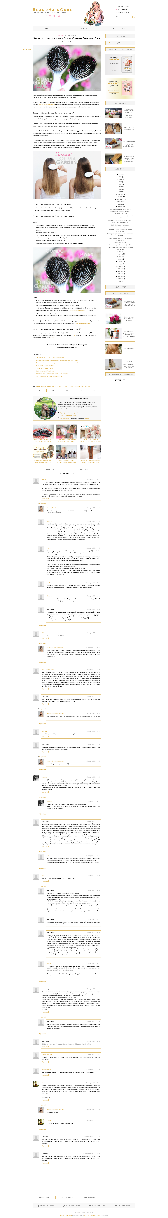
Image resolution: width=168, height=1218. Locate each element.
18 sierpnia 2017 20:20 (93, 890)
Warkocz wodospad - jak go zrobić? (120, 209)
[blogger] (59, 16)
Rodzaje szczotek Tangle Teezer (46, 371)
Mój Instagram (64, 418)
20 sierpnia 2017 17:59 (93, 1069)
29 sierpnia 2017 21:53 (93, 1120)
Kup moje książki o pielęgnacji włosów (71, 413)
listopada (120, 199)
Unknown (44, 633)
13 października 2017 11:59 (91, 1136)
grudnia (120, 196)
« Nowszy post (49, 469)
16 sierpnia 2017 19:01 (93, 508)
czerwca (120, 254)
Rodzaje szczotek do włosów (45, 365)
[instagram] (50, 16)
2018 (120, 191)
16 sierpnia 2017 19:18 (93, 669)
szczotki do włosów (80, 386)
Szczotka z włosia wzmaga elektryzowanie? (49, 376)
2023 (120, 179)
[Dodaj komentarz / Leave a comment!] (94, 390)
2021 (120, 184)
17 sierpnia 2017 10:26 (93, 583)
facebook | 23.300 (47, 1205)
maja (120, 256)
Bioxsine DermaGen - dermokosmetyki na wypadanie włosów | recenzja (129, 143)
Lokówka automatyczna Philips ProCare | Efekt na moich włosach (128, 364)
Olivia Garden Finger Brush (47, 104)
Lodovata (44, 777)
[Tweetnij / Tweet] (53, 390)
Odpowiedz (45, 498)
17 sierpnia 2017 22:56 (93, 596)
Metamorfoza (123, 12)
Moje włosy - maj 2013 (128, 349)
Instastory (87, 418)
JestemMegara (46, 1069)
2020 (120, 187)
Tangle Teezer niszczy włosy (44, 368)
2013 (119, 276)
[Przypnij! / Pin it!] (67, 390)
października (121, 201)
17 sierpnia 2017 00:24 (93, 647)
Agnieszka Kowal (47, 1054)
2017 (119, 194)
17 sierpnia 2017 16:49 (93, 989)
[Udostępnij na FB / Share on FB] (40, 390)
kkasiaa (44, 1083)
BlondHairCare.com (78, 1215)
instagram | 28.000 (73, 1205)
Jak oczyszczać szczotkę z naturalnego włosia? (50, 357)
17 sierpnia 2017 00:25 (93, 761)
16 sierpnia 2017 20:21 (93, 731)
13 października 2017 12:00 (91, 1153)
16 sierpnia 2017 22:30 (93, 744)
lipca (120, 251)
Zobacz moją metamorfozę (68, 415)
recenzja (53, 386)
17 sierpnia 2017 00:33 (93, 801)
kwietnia (120, 259)
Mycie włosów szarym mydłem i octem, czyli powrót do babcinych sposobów (129, 113)
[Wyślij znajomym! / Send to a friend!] (80, 390)
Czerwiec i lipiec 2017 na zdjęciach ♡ (120, 245)
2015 (119, 271)
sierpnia (120, 206)
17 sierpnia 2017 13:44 (93, 855)
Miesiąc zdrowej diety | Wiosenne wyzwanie (129, 318)
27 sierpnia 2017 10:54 (93, 1083)
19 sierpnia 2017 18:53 (93, 1041)
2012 (119, 279)
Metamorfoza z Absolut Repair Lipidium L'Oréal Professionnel (129, 159)
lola (43, 875)
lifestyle (117, 28)
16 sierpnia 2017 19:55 (93, 548)
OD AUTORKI (38, 13)
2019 (120, 189)
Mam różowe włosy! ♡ (120, 242)
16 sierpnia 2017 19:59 (93, 696)
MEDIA (47, 13)
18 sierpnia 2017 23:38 (93, 1021)
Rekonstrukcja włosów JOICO (129, 128)
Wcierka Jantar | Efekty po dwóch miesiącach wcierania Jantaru (129, 334)
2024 (120, 177)
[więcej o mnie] (45, 419)
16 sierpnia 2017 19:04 (93, 633)
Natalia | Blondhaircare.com (55, 508)
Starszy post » (83, 469)
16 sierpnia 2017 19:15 (93, 521)
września (120, 204)
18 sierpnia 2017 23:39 (93, 919)
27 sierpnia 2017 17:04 (93, 1109)
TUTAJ (73, 335)
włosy (49, 28)
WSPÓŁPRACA (66, 13)
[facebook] (46, 16)
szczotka (59, 386)
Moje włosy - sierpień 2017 (120, 222)
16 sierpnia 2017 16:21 (93, 479)
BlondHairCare (53, 9)
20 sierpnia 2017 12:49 (93, 1054)
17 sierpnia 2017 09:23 (93, 821)
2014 (119, 274)
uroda (83, 28)
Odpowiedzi (43, 503)
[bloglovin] (54, 16)
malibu (49, 583)
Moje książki (123, 9)
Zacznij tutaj (123, 6)
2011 (120, 281)
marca (120, 261)
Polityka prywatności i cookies (84, 1212)
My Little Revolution (48, 669)
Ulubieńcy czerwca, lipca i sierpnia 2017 (120, 220)
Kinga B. (49, 521)
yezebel (44, 479)
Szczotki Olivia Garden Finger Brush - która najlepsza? (52, 373)
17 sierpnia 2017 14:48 (93, 875)
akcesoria (39, 386)
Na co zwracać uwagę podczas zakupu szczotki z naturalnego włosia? (57, 360)
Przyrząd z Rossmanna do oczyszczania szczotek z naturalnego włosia (57, 363)
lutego (120, 264)
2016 (119, 269)
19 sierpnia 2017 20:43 (93, 609)
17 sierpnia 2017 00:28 (93, 777)
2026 (120, 174)
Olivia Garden (46, 386)
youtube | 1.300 (124, 1205)
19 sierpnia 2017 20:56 (93, 932)
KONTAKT (55, 13)
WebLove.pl (104, 1215)
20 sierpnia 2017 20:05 (93, 963)
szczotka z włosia (68, 386)
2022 (120, 182)
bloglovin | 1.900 (98, 1205)
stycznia (120, 266)
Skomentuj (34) (27, 49)
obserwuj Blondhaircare (119, 43)
